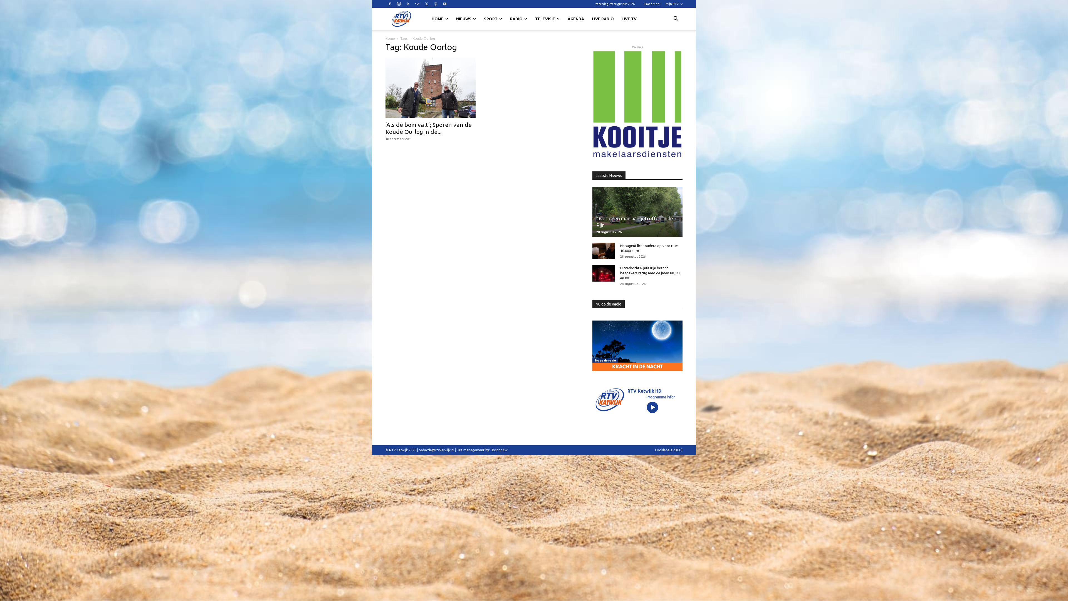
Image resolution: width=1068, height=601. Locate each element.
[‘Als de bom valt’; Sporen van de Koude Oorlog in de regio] (430, 88)
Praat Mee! (652, 4)
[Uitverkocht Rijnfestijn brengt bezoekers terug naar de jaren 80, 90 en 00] (603, 273)
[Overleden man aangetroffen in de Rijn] (637, 212)
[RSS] (408, 4)
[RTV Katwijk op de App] (637, 104)
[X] (426, 4)
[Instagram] (399, 4)
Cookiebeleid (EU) (669, 450)
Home (438, 19)
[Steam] (417, 4)
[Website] (435, 4)
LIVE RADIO (603, 19)
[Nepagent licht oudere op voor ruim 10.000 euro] (603, 251)
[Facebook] (389, 4)
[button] (676, 19)
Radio (516, 19)
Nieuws (463, 19)
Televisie (545, 19)
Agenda (576, 19)
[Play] (653, 407)
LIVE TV (629, 19)
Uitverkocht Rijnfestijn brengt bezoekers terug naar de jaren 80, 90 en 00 (649, 273)
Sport (491, 19)
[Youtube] (445, 4)
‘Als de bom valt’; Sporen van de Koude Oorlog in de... (428, 128)
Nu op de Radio (608, 304)
